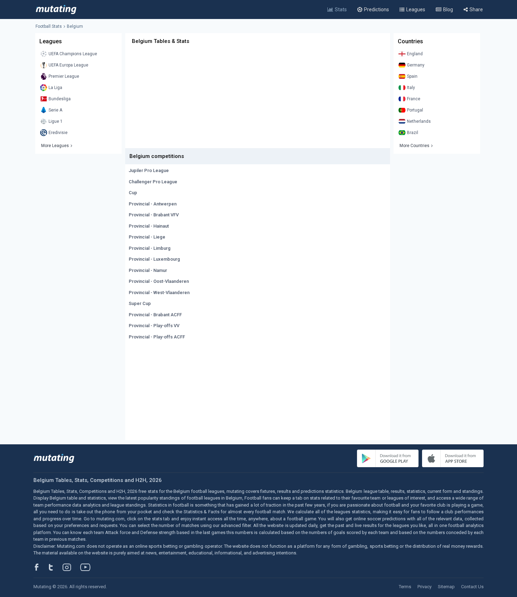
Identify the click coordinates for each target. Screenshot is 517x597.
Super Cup (140, 303)
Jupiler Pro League (149, 170)
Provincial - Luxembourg (154, 259)
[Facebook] (40, 567)
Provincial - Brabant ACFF (155, 314)
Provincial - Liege (147, 237)
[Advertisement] (257, 99)
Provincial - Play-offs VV (154, 325)
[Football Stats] (56, 9)
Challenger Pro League (153, 181)
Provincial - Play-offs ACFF (157, 336)
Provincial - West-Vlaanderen (159, 292)
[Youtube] (88, 567)
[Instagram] (72, 567)
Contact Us (472, 586)
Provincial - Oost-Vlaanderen (159, 281)
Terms (405, 586)
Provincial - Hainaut (149, 226)
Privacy (424, 586)
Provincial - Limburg (150, 248)
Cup (133, 192)
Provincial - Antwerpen (153, 204)
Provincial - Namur (148, 270)
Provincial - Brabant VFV (154, 214)
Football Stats (49, 26)
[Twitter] (55, 567)
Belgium (75, 26)
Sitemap (446, 586)
